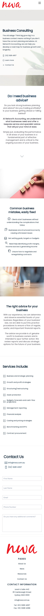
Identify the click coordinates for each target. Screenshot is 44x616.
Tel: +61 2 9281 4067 (22, 605)
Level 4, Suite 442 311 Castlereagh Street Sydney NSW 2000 (22, 592)
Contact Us (22, 579)
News (22, 569)
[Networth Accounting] (11, 7)
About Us (22, 563)
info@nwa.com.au (22, 600)
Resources (22, 574)
